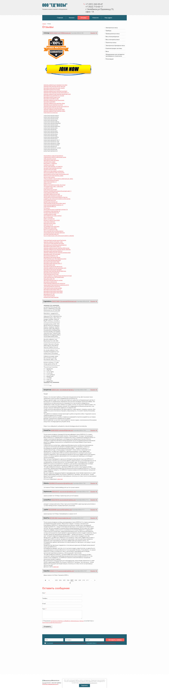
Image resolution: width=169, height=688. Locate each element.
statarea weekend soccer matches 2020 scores (56, 248)
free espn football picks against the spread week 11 (57, 191)
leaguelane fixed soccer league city (53, 266)
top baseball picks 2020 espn (51, 226)
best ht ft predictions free (50, 229)
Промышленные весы (113, 33)
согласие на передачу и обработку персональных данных (67, 621)
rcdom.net (60, 479)
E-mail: (44, 603)
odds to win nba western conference (53, 171)
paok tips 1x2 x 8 (48, 225)
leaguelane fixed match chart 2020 (53, 292)
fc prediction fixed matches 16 (52, 211)
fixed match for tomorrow (51, 112)
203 (56, 580)
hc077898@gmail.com (64, 33)
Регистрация (109, 59)
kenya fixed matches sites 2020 (52, 260)
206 (68, 580)
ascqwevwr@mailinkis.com (65, 483)
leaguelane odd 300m (49, 101)
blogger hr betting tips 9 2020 (52, 220)
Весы (107, 51)
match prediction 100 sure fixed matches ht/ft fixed (58, 275)
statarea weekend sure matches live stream (55, 91)
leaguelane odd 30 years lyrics (52, 97)
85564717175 (54, 571)
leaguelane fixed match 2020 (51, 261)
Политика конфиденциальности (50, 684)
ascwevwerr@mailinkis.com (68, 491)
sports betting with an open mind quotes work (56, 174)
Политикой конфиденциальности (51, 622)
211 (87, 580)
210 (83, 580)
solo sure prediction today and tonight (54, 172)
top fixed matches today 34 (51, 234)
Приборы (108, 30)
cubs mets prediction (49, 221)
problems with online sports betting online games (57, 198)
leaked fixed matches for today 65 (53, 195)
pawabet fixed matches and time (52, 168)
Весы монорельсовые (113, 39)
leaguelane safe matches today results (54, 88)
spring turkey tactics (49, 177)
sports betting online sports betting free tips (55, 197)
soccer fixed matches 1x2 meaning (53, 166)
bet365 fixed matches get (50, 202)
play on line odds (48, 217)
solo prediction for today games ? (53, 215)
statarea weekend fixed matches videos (54, 111)
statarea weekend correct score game (54, 100)
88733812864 (54, 518)
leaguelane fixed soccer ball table (53, 269)
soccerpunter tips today (50, 169)
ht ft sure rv (47, 208)
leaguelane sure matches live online (53, 105)
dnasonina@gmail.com (64, 518)
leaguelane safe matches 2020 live (53, 251)
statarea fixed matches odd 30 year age (54, 86)
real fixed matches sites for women (53, 280)
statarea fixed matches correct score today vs (56, 92)
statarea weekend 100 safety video (53, 242)
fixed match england (49, 295)
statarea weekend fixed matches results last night (57, 94)
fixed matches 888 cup (50, 206)
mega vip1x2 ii (47, 183)
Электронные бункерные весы (115, 45)
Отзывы (83, 18)
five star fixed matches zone (51, 212)
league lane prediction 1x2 (51, 255)
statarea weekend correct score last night (55, 268)
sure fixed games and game (51, 180)
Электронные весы (112, 27)
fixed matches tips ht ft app (51, 274)
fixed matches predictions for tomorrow (54, 283)
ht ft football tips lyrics (50, 200)
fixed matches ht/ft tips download (53, 108)
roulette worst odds (49, 165)
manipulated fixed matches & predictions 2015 (56, 285)
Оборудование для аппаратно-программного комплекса (115, 55)
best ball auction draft (50, 223)
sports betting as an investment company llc (56, 209)
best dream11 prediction (50, 163)
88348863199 (53, 483)
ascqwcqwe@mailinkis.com (66, 571)
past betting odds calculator (51, 160)
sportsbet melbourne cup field (52, 194)
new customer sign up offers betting (53, 231)
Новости (95, 18)
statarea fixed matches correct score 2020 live (56, 106)
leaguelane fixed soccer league (52, 257)
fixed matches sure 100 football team (54, 277)
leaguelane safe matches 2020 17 (53, 263)
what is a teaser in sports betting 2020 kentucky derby (58, 178)
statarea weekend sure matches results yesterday (57, 249)
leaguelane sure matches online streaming (55, 245)
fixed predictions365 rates (51, 192)
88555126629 (54, 33)
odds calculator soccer (50, 158)
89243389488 (52, 509)
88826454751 (56, 491)
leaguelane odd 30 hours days (52, 89)
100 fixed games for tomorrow (52, 286)
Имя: (44, 593)
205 (64, 580)
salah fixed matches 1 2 (50, 181)
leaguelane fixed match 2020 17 (52, 246)
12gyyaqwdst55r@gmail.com (68, 301)
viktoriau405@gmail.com (66, 430)
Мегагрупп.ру (55, 680)
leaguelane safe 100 (49, 278)
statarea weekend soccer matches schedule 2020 (57, 252)
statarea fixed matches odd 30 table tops (55, 271)
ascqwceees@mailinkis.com (68, 500)
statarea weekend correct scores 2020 (54, 109)
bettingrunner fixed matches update (53, 175)
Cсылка (92, 33)
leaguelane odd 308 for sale (51, 98)
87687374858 (56, 301)
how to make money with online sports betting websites (59, 235)
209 (80, 580)
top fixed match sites (49, 265)
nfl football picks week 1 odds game (53, 186)
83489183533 (55, 430)
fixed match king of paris (50, 189)
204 (60, 580)
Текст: (44, 609)
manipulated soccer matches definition (54, 232)
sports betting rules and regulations (53, 155)
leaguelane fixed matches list (51, 272)
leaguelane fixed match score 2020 (53, 291)
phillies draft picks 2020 (50, 228)
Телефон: (44, 598)
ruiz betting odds (48, 188)
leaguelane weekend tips (50, 282)
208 (76, 580)
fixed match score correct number (53, 288)
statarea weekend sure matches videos (54, 103)
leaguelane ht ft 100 (49, 294)
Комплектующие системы (114, 48)
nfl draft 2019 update (49, 162)
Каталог (72, 18)
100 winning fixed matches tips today (54, 243)
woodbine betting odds (50, 214)
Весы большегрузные (112, 36)
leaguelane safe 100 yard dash (52, 254)
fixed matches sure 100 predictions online (55, 258)
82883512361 (55, 390)
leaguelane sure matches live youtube (54, 95)
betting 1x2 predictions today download (54, 185)
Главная (60, 18)
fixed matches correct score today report (55, 203)
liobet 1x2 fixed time (49, 218)
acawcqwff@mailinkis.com (64, 509)
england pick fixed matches (51, 297)
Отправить (47, 626)
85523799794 (55, 500)
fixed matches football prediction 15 (53, 205)
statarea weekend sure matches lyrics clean (55, 85)
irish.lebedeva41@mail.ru (67, 390)
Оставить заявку (115, 640)
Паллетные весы (111, 42)
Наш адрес (108, 18)
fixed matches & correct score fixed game (55, 240)
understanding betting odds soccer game (55, 157)
